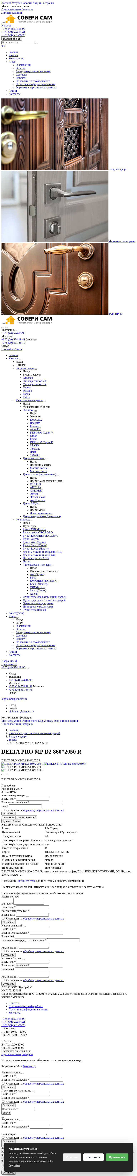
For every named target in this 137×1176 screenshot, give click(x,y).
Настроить (93, 1157)
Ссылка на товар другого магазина (23, 940)
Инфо (12, 61)
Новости (26, 2)
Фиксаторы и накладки (37, 564)
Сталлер (28, 377)
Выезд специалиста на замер (33, 71)
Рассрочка (48, 2)
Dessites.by (29, 1066)
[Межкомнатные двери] (44, 401)
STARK (34, 445)
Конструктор (16, 58)
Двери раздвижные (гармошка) (42, 516)
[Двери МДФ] (39, 504)
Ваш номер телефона (15, 802)
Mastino (27, 390)
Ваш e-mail (8, 936)
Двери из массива (33, 458)
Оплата (20, 68)
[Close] (15, 330)
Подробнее (14, 1165)
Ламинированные (41, 513)
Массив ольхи (38, 471)
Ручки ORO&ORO (34, 529)
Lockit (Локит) (38, 583)
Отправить (8, 813)
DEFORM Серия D (41, 442)
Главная (13, 52)
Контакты (15, 93)
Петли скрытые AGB (36, 558)
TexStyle (35, 448)
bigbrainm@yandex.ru (21, 711)
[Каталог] (20, 359)
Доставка (21, 74)
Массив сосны (38, 468)
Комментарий (10, 947)
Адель (33, 593)
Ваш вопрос (9, 1134)
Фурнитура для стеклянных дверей (44, 600)
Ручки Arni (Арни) (34, 542)
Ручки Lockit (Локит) (36, 548)
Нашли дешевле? (26, 817)
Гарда (26, 393)
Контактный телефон (15, 910)
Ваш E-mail (8, 914)
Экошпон (28, 410)
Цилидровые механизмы (38, 606)
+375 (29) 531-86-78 (13, 342)
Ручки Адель (31, 538)
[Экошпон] (35, 411)
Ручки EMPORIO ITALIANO (41, 535)
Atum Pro (35, 429)
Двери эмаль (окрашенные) (39, 474)
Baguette (35, 422)
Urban (33, 435)
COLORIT (36, 490)
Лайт (33, 451)
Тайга (26, 397)
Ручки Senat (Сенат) (35, 545)
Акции (36, 2)
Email (5, 806)
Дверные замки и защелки (39, 554)
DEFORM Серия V (41, 432)
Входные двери (117, 169)
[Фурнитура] (30, 520)
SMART (35, 455)
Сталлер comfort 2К (34, 381)
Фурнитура (115, 313)
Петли (27, 561)
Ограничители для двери (38, 603)
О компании (23, 64)
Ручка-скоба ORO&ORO (38, 532)
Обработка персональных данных (36, 87)
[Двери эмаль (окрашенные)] (57, 475)
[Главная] (26, 323)
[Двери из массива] (45, 459)
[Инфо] (17, 617)
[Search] (6, 327)
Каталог (6, 2)
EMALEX (36, 419)
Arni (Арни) (37, 574)
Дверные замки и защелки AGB (42, 551)
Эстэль (34, 493)
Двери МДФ (30, 503)
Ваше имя (8, 798)
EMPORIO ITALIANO (43, 580)
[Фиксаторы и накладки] (52, 565)
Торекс (27, 387)
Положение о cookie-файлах (33, 81)
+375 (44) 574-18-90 (13, 333)
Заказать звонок (11, 38)
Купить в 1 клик (11, 821)
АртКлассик (37, 500)
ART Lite (35, 487)
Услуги (16, 2)
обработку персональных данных (43, 810)
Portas (33, 439)
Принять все (117, 1157)
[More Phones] (27, 668)
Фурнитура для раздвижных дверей (44, 596)
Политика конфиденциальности (35, 84)
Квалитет (35, 426)
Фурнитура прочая (34, 609)
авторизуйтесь (26, 880)
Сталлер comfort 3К (34, 384)
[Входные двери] (35, 369)
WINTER (35, 484)
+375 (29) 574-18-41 (13, 339)
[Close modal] (27, 796)
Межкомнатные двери (121, 241)
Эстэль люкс (37, 497)
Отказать (72, 1157)
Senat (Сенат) (38, 590)
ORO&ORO (37, 587)
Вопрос (7, 903)
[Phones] (2, 327)
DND (33, 577)
